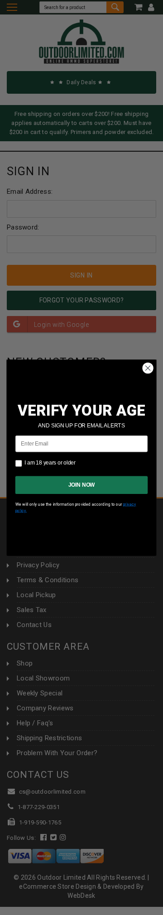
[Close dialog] (148, 368)
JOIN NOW (81, 484)
